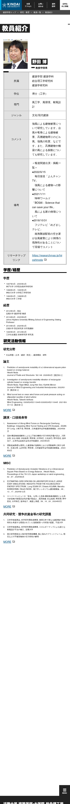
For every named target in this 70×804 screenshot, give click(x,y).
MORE (7, 410)
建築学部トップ (9, 12)
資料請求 (53, 5)
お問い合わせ (40, 5)
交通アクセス (28, 5)
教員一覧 (37, 12)
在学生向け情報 (65, 5)
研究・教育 (24, 12)
